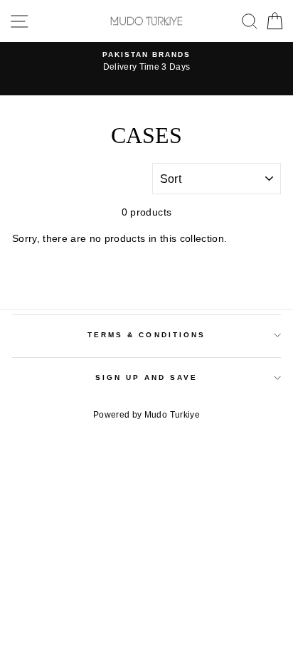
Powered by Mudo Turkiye (146, 415)
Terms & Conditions (146, 335)
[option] (146, 62)
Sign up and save (146, 377)
